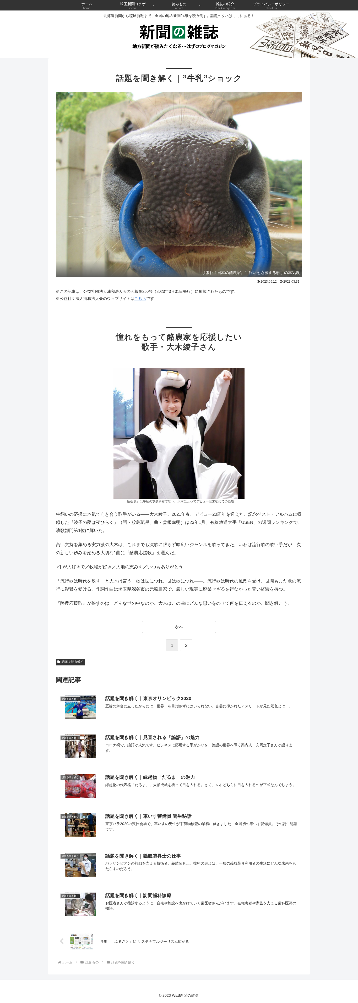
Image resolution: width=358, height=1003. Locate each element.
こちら (140, 298)
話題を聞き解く (73, 662)
